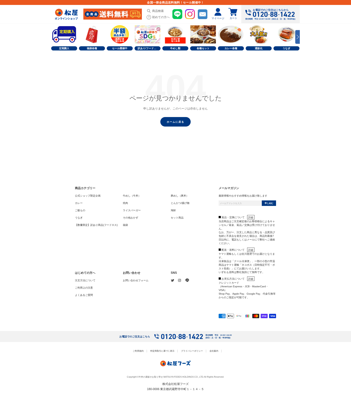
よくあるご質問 (84, 295)
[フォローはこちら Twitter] (174, 280)
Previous (53, 37)
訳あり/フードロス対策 (149, 48)
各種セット (203, 48)
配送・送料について (233, 249)
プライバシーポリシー (192, 351)
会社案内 (214, 351)
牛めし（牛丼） (132, 195)
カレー (79, 203)
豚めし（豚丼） (180, 195)
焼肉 (125, 203)
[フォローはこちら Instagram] (181, 280)
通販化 (259, 48)
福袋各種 (92, 48)
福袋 (125, 224)
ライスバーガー (132, 210)
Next (297, 37)
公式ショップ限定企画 (88, 195)
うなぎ (286, 48)
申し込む (269, 203)
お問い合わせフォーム (135, 280)
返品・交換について (233, 217)
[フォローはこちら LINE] (189, 280)
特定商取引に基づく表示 (162, 351)
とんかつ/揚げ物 (180, 203)
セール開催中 (119, 48)
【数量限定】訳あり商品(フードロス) (96, 224)
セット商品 (177, 217)
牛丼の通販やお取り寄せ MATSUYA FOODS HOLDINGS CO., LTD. (171, 377)
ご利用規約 (138, 351)
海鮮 (173, 210)
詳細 (250, 217)
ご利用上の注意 (84, 287)
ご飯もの (80, 210)
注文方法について (85, 280)
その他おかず (130, 217)
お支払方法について (233, 278)
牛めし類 (175, 48)
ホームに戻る (175, 121)
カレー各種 (230, 48)
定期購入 (64, 48)
